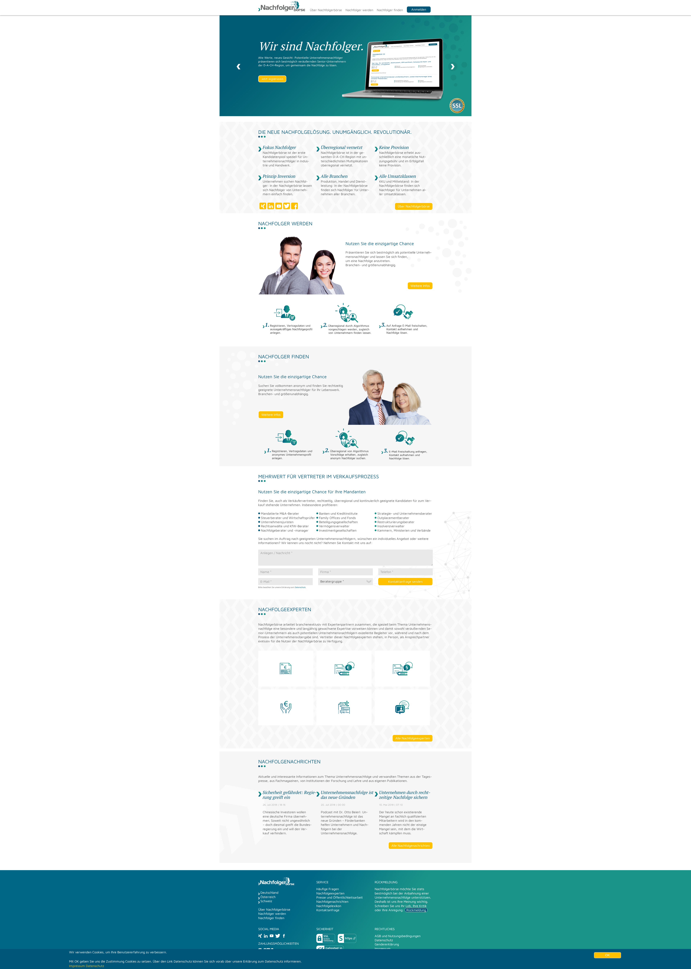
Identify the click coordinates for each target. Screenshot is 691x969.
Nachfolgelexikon (328, 906)
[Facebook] (284, 936)
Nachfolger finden (390, 10)
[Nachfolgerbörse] (276, 881)
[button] (238, 65)
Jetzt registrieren (272, 78)
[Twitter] (277, 936)
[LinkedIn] (266, 936)
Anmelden (418, 9)
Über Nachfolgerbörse (326, 10)
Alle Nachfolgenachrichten (410, 845)
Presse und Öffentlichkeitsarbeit (339, 897)
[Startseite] (281, 6)
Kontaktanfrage (327, 910)
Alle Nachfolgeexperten (412, 738)
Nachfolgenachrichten (332, 901)
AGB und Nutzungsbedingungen (398, 936)
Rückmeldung (416, 910)
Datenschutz (300, 587)
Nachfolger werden (359, 10)
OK (607, 955)
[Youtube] (272, 936)
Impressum (382, 948)
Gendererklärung (387, 944)
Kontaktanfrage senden (405, 581)
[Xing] (260, 936)
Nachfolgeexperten (330, 893)
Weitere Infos (420, 286)
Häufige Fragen (327, 889)
